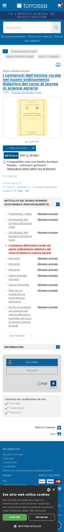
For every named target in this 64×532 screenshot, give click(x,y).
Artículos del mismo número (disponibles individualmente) (26, 202)
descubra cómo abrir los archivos (31, 169)
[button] (56, 27)
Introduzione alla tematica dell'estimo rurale (20, 223)
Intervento (14, 258)
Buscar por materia (40, 36)
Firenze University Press (26, 92)
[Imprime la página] (58, 65)
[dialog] (29, 508)
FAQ (5, 480)
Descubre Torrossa (13, 454)
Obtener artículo (48, 213)
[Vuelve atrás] (5, 51)
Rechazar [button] (42, 517)
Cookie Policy (10, 462)
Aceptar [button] (15, 517)
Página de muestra (18, 148)
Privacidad (8, 458)
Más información (38, 510)
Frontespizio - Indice (20, 213)
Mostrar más (17, 335)
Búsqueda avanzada (13, 36)
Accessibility (9, 466)
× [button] (53, 489)
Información (13, 347)
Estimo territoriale (19, 284)
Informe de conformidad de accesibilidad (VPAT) (28, 470)
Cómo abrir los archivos (15, 484)
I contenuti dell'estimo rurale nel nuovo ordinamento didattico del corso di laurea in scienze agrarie (32, 81)
